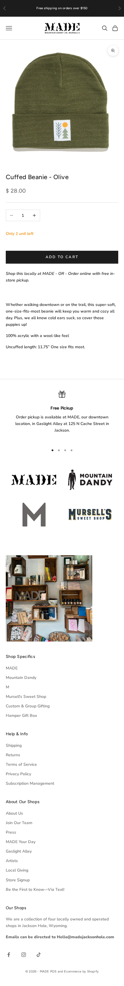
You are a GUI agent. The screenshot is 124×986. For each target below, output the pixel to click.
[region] (62, 416)
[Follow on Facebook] (9, 955)
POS (53, 971)
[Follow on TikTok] (39, 955)
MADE (12, 668)
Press (11, 832)
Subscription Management (30, 783)
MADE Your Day (20, 842)
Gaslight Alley (19, 851)
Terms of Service (21, 764)
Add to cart (62, 257)
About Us (14, 813)
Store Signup (18, 880)
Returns (13, 755)
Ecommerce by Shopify (81, 971)
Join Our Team (19, 823)
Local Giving (17, 870)
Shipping (14, 745)
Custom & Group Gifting (28, 706)
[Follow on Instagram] (24, 955)
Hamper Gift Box (21, 715)
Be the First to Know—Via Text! (35, 889)
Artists (12, 861)
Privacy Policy (18, 774)
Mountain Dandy (21, 677)
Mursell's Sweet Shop (26, 696)
